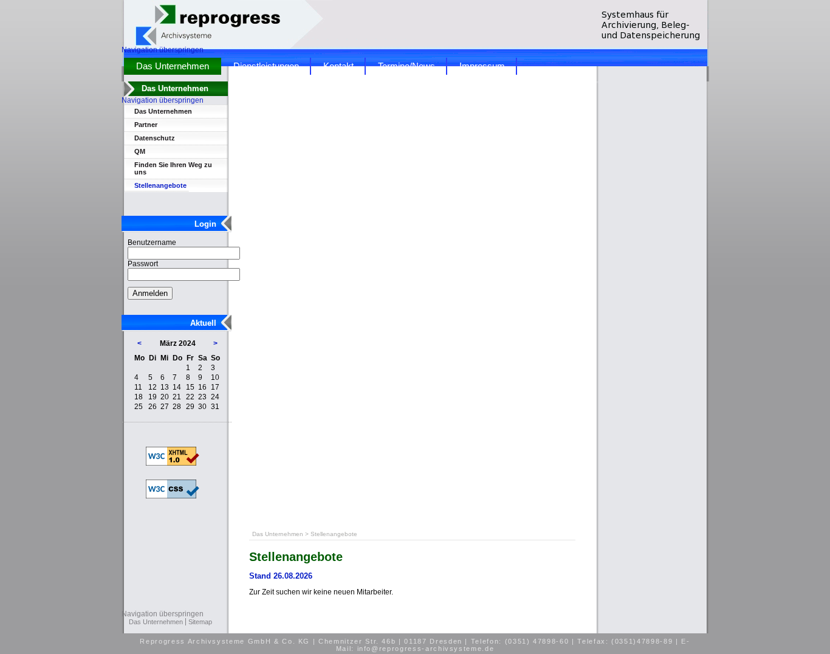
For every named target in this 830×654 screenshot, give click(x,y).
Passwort (143, 264)
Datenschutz (154, 138)
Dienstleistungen (266, 66)
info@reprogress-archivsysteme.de (426, 648)
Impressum (482, 66)
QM (139, 151)
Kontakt (338, 66)
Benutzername (152, 242)
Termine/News (406, 66)
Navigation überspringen (163, 50)
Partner (145, 124)
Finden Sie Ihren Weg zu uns (173, 168)
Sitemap (200, 621)
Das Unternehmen (172, 66)
